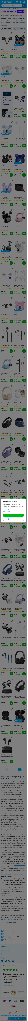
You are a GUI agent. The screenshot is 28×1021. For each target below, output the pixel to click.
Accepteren (14, 515)
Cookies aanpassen (14, 519)
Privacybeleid (6, 511)
